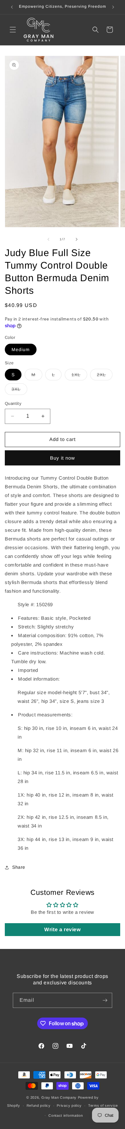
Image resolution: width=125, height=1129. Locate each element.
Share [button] (18, 867)
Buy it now (62, 458)
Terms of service (103, 1105)
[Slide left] (48, 239)
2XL (105, 376)
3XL (19, 390)
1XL (79, 376)
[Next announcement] (113, 7)
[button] (13, 30)
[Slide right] (77, 239)
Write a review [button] (62, 929)
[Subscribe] (105, 1000)
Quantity (13, 403)
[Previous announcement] (12, 7)
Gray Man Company (59, 1097)
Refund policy (39, 1105)
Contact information (65, 1115)
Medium (21, 349)
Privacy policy (69, 1105)
